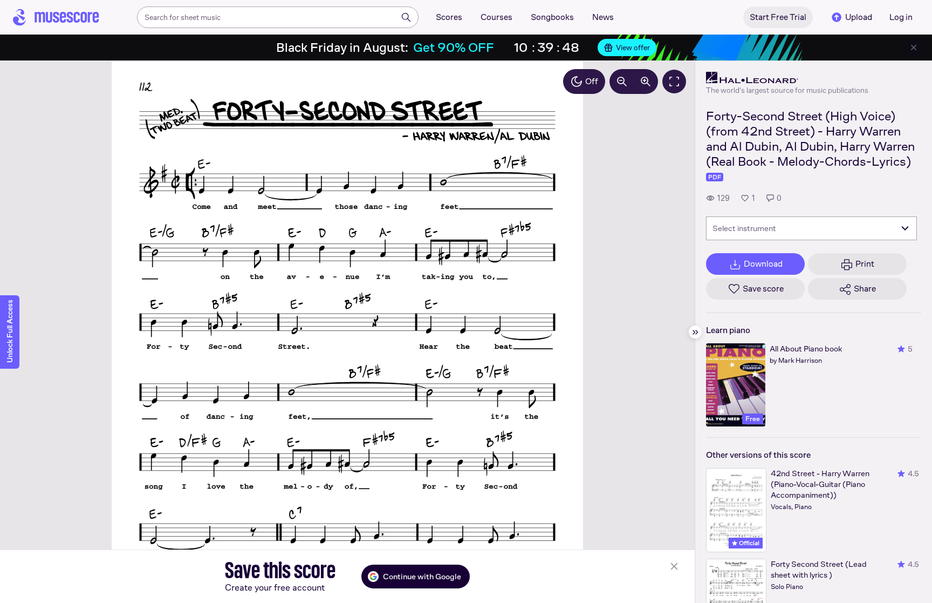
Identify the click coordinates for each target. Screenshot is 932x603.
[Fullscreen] (674, 81)
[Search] (406, 17)
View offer (633, 47)
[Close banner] (913, 47)
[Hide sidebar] (695, 332)
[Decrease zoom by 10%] (622, 81)
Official (748, 543)
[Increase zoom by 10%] (645, 81)
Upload (858, 17)
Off (591, 81)
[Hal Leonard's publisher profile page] (787, 78)
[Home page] (56, 17)
